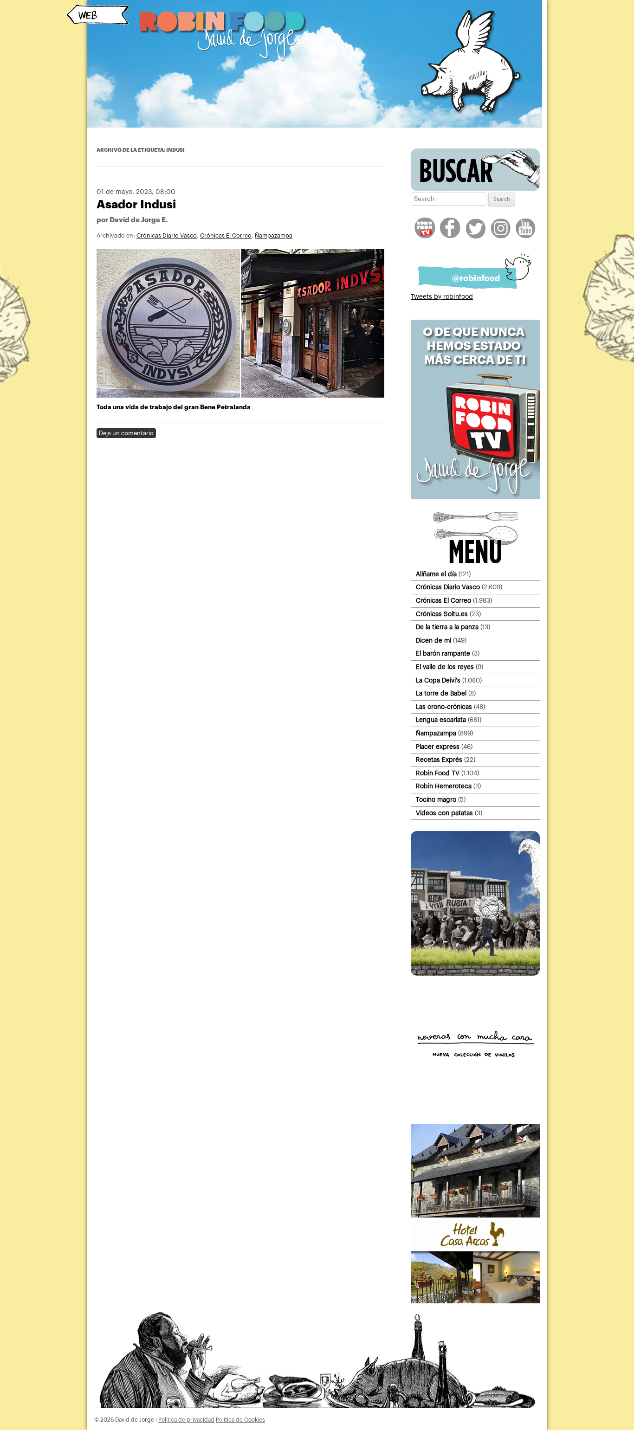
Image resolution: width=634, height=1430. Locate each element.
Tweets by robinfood (442, 297)
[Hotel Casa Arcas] (475, 1301)
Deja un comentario (126, 433)
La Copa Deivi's (438, 680)
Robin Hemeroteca (444, 786)
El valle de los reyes (445, 667)
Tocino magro (436, 800)
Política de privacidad (186, 1420)
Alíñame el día (436, 574)
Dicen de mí (433, 641)
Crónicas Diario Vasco (166, 235)
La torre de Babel (441, 693)
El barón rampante (443, 654)
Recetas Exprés (439, 760)
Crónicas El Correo (226, 235)
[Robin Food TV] (475, 497)
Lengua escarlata (441, 720)
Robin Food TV (437, 773)
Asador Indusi (136, 204)
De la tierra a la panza (447, 627)
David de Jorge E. (139, 220)
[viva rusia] (475, 974)
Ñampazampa (273, 235)
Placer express (437, 747)
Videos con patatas (444, 813)
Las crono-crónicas (444, 707)
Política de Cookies (240, 1420)
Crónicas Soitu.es (442, 614)
